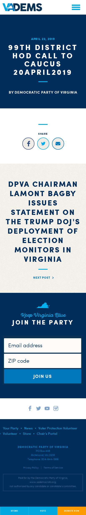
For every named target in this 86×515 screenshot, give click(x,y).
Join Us (42, 376)
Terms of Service (53, 467)
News (28, 428)
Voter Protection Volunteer (57, 428)
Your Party (10, 428)
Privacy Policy (31, 467)
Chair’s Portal (47, 433)
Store (27, 433)
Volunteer (10, 433)
